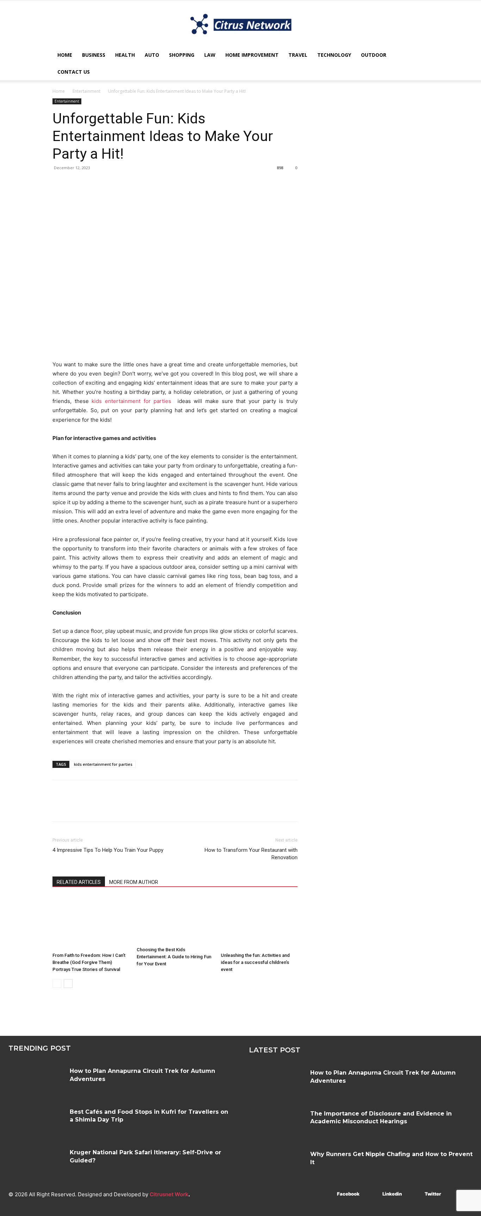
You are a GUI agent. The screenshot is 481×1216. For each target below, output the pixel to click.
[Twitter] (76, 184)
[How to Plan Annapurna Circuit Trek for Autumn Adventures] (36, 1080)
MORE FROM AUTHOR (133, 882)
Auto (152, 54)
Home (64, 54)
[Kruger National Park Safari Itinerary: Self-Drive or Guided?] (36, 1161)
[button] (420, 55)
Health (125, 54)
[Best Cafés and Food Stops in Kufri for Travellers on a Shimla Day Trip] (36, 1121)
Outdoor (373, 54)
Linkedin (392, 1194)
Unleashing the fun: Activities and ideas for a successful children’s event (255, 962)
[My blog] (240, 24)
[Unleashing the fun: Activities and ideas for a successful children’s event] (259, 923)
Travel (297, 54)
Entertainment (86, 91)
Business (93, 54)
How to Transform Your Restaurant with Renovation (251, 854)
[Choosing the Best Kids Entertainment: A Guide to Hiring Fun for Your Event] (175, 920)
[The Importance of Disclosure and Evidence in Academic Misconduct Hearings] (277, 1123)
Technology (334, 54)
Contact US (73, 71)
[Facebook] (59, 184)
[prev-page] (56, 983)
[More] (124, 184)
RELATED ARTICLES (79, 882)
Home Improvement (252, 54)
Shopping (181, 54)
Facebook (348, 1194)
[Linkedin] (372, 1194)
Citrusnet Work (169, 1194)
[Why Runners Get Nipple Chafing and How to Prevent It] (277, 1163)
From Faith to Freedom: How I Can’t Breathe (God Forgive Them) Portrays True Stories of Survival (88, 962)
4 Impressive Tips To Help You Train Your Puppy (107, 850)
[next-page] (68, 983)
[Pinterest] (92, 184)
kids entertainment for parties (131, 401)
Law (209, 54)
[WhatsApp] (108, 184)
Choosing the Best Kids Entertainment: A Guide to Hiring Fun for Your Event (174, 956)
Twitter (433, 1194)
